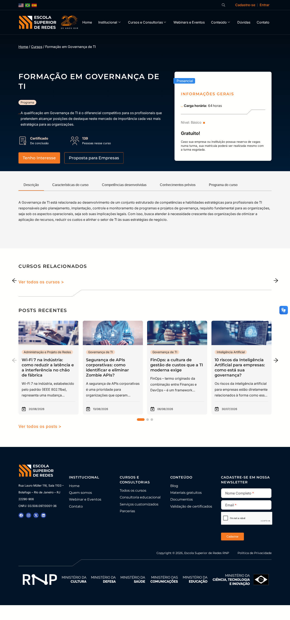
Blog (174, 486)
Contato (263, 22)
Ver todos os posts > (40, 426)
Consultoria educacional (140, 497)
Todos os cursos (133, 490)
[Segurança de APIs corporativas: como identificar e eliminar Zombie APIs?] (113, 367)
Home (87, 22)
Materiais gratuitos (186, 493)
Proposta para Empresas (94, 157)
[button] (275, 360)
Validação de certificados (191, 506)
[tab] (31, 185)
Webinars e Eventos (189, 22)
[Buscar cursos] (223, 5)
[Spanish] (34, 4)
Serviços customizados (139, 504)
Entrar (264, 5)
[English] (21, 4)
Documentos (181, 499)
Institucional (107, 22)
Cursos (36, 47)
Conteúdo (219, 22)
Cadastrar (232, 536)
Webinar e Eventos (85, 499)
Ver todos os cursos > (41, 281)
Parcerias (127, 511)
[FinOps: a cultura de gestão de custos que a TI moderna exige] (177, 367)
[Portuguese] (28, 4)
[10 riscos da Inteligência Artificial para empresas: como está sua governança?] (241, 367)
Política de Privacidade (255, 553)
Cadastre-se (245, 5)
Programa (27, 102)
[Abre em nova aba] (21, 515)
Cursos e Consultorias (145, 22)
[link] (48, 367)
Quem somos (80, 493)
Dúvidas (243, 22)
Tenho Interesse (39, 157)
